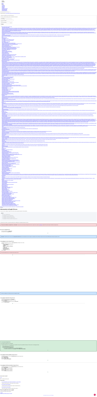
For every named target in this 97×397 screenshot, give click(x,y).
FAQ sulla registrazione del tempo (22, 63)
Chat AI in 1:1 (12, 145)
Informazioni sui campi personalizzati (44, 28)
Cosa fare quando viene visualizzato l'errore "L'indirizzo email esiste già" (10, 36)
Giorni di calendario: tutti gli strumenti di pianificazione (18, 75)
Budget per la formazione (5, 162)
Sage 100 (87, 98)
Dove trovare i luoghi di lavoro (6, 214)
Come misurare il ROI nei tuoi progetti (6, 89)
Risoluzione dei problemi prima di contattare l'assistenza (8, 203)
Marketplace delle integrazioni (5, 173)
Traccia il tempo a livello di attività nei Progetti (7, 93)
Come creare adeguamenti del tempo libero (66, 69)
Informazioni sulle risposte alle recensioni (16, 137)
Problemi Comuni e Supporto (65, 105)
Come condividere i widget (19, 134)
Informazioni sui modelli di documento (26, 115)
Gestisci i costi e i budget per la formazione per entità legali (9, 166)
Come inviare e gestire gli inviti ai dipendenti (33, 36)
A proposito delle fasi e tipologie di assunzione (68, 120)
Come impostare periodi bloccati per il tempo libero (77, 69)
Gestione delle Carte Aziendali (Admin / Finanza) (26, 105)
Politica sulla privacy (7, 393)
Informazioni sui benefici (52, 100)
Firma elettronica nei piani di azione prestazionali (69, 114)
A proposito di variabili (12, 115)
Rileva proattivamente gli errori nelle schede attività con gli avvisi (66, 64)
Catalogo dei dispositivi (57, 178)
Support (3, 3)
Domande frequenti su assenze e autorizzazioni (48, 70)
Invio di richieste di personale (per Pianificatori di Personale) (32, 110)
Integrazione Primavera (38, 98)
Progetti (3, 76)
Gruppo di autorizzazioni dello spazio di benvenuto (45, 131)
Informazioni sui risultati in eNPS (27, 142)
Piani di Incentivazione (36, 97)
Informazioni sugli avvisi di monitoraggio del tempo (44, 63)
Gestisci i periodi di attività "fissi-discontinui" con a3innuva (78, 98)
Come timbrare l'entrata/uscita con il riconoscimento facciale (22, 62)
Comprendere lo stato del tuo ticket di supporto (7, 202)
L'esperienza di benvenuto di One (6, 49)
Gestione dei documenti (4, 112)
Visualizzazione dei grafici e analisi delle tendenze (52, 103)
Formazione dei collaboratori (5, 167)
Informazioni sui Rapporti (38, 134)
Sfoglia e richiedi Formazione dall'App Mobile (7, 165)
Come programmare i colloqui (77, 120)
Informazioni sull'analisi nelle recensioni (6, 137)
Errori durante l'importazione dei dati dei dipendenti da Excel (81, 28)
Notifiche (3, 179)
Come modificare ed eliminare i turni (35, 67)
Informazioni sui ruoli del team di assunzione (60, 123)
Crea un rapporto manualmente (85, 134)
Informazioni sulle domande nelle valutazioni (37, 137)
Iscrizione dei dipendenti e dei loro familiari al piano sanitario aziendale (75, 100)
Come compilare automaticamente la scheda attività (32, 63)
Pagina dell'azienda (88, 119)
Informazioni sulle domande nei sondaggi (59, 142)
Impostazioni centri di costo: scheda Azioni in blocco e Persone (80, 103)
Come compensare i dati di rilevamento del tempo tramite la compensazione (15, 96)
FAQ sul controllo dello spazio (34, 128)
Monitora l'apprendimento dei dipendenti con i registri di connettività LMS (11, 160)
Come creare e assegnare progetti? (6, 78)
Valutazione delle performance (5, 136)
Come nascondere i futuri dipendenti (39, 125)
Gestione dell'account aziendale (5, 27)
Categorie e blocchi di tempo (33, 65)
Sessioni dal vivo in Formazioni (5, 169)
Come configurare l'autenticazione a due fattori (37, 29)
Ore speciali (91, 63)
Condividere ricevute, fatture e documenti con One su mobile (9, 54)
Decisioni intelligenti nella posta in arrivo (88, 29)
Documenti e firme (4, 111)
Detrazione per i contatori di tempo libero (7, 75)
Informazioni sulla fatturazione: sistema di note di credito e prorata (10, 192)
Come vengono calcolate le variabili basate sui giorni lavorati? (26, 97)
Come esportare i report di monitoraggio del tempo (85, 62)
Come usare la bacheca (6, 119)
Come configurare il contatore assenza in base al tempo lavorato (43, 72)
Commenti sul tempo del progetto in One (7, 57)
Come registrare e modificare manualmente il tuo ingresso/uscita (52, 62)
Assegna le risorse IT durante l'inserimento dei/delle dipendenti (68, 178)
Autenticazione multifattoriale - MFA (47, 29)
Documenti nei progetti (4, 87)
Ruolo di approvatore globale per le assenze (90, 70)
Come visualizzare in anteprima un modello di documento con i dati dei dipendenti (67, 115)
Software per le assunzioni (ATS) (6, 118)
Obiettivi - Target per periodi (5, 58)
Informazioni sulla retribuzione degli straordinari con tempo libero (44, 65)
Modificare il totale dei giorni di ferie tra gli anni (23, 73)
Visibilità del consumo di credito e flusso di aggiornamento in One (10, 44)
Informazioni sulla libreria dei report (6, 134)
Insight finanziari (4, 102)
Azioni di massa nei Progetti (5, 92)
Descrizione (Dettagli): (3, 20)
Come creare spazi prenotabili (19, 128)
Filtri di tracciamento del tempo (78, 65)
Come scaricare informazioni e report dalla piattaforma (45, 36)
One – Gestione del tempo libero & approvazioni (7, 40)
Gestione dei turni (4, 66)
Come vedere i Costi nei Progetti (6, 83)
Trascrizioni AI (29, 145)
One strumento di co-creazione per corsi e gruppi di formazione (9, 48)
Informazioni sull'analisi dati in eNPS (35, 142)
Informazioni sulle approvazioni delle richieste (12, 120)
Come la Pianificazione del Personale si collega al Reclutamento (77, 110)
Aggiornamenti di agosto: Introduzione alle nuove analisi (48, 134)
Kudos (2, 147)
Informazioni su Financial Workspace (13, 103)
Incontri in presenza (17, 145)
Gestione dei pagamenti (4, 107)
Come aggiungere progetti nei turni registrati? (7, 77)
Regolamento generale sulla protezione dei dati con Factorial (59, 119)
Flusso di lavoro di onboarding (37, 133)
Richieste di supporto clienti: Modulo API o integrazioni (8, 198)
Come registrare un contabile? (27, 96)
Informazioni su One (4, 37)
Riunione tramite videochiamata (23, 145)
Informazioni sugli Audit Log (5, 28)
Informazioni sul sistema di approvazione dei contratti (37, 123)
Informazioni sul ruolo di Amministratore (22, 131)
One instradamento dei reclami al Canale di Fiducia (8, 59)
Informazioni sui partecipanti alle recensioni (27, 137)
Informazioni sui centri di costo (5, 103)
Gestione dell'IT (4, 175)
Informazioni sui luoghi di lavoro (63, 28)
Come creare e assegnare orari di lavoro (13, 63)
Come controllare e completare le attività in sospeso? (8, 127)
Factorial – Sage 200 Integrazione (45, 98)
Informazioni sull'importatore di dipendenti (16, 30)
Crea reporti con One (67, 134)
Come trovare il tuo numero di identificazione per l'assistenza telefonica (10, 204)
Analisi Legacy (3, 135)
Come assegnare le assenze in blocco (80, 70)
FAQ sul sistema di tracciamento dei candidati (44, 120)
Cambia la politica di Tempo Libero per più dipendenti (88, 73)
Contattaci (1, 392)
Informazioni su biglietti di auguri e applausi (12, 144)
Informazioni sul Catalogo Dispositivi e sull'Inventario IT (82, 178)
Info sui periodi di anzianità (93, 72)
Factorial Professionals (34, 96)
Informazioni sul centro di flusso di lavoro (19, 133)
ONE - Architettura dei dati (5, 42)
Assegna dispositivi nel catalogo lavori (18, 178)
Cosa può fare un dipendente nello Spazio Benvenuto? (76, 29)
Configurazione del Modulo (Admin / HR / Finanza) (14, 105)
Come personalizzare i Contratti (14, 123)
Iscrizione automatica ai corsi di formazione (7, 168)
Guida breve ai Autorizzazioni (5, 131)
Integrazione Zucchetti (4, 98)
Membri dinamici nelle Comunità (44, 144)
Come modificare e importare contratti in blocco (49, 123)
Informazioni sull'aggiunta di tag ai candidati (46, 119)
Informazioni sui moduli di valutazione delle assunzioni (56, 120)
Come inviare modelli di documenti (35, 115)
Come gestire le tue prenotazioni (6, 128)
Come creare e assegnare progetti (6, 80)
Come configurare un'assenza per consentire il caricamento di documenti (53, 73)
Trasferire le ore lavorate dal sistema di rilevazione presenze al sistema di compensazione (47, 96)
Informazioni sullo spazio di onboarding (23, 120)
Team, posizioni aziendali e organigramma (7, 124)
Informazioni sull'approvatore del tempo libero (32, 69)
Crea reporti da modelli (73, 134)
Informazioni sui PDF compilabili (6, 115)
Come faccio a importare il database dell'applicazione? (26, 119)
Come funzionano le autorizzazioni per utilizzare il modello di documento (49, 115)
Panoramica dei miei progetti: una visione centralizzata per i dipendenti (10, 82)
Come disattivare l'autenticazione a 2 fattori (57, 29)
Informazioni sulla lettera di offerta (37, 119)
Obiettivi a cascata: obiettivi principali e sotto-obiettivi (49, 139)
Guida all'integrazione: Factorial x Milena (31, 98)
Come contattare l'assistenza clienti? (9, 13)
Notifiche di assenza (4, 183)
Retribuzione (3, 95)
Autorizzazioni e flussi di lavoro (5, 129)
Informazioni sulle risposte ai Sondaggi (49, 142)
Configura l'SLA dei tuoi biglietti (6, 190)
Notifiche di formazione (5, 181)
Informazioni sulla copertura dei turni (86, 67)
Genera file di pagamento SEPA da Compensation (64, 96)
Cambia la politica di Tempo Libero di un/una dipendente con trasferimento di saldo (72, 73)
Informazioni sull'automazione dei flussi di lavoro (8, 133)
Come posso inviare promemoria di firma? (58, 114)
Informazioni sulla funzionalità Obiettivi (6, 139)
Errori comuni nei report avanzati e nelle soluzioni (29, 134)
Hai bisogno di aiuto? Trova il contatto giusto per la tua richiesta (9, 205)
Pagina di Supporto (2, 206)
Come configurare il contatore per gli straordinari (57, 72)
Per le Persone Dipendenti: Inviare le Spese (37, 105)
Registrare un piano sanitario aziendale (43, 100)
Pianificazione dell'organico (5, 109)
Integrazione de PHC (23, 98)
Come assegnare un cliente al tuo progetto (7, 84)
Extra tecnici (76, 105)
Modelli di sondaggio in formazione (6, 156)
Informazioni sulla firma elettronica (33, 114)
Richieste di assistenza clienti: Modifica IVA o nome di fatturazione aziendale (11, 200)
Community (3, 143)
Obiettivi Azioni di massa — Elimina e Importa (24, 139)
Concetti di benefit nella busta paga (27, 101)
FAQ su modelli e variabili (19, 115)
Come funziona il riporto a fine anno (33, 73)
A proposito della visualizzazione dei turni (19, 67)
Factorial (11, 393)
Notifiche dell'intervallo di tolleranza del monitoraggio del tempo (9, 182)
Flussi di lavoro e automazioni (5, 132)
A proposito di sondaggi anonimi (82, 142)
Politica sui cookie (2, 393)
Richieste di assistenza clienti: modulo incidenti (7, 199)
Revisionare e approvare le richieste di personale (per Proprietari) (47, 110)
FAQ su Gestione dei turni (79, 67)
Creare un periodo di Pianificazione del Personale (19, 110)
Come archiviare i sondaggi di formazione (7, 170)
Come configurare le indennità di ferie (31, 72)
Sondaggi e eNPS (4, 141)
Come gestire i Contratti (27, 123)
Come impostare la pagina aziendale (36, 28)
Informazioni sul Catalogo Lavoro (6, 125)
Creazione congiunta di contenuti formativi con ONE (8, 161)
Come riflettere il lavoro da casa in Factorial (24, 65)
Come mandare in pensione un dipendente (11, 33)
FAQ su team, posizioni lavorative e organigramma (63, 125)
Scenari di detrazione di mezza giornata (69, 75)
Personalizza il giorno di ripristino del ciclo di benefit (61, 100)
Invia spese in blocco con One (5, 53)
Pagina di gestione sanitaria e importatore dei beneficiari (15, 101)
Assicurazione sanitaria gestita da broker (45, 101)
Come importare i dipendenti (66, 29)
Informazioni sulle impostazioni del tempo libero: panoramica (9, 72)
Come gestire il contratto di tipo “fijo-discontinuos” (83, 123)
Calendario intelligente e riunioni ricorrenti (42, 145)
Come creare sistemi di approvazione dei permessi (44, 69)
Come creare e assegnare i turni (27, 67)
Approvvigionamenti (4, 106)
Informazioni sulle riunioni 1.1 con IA (6, 145)
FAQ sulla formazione (4, 150)
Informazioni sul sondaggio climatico (90, 142)
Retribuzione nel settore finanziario (42, 103)
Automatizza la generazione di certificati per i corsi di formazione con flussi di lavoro (12, 154)
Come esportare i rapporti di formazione (6, 151)
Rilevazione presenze (4, 61)
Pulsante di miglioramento (5, 52)
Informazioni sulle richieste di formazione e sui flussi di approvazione (10, 152)
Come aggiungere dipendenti (70, 28)
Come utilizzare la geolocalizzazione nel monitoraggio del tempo (37, 62)
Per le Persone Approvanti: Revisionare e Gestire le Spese (49, 105)
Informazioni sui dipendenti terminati (6, 123)
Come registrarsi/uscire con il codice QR (65, 62)
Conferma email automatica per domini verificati (22, 33)
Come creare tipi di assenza (14, 69)
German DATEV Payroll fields (11, 99)
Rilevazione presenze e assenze (5, 60)
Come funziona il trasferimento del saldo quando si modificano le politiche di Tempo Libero (13, 74)
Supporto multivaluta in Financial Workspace (23, 103)
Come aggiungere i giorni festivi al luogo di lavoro (8, 217)
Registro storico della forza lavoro (33, 103)
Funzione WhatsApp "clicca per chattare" (71, 119)
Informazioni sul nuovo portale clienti (6, 194)
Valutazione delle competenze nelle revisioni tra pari (36, 139)
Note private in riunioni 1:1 (34, 145)
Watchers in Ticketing (4, 188)
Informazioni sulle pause (17, 13)
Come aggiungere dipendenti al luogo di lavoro (8, 216)
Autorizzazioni (3, 130)
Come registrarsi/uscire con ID (11, 62)
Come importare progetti (5, 81)
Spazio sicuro (3, 140)
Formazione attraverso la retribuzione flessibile (27, 100)
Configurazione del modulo (17, 107)
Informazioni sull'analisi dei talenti (68, 137)
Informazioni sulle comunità (21, 144)
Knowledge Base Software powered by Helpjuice (48, 395)
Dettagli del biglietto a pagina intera (6, 187)
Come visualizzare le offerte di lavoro (81, 119)
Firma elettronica (4, 113)
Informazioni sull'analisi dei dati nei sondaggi (17, 142)
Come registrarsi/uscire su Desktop (74, 62)
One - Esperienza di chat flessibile (6, 41)
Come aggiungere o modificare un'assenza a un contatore (65, 63)
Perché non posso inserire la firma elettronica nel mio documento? (21, 114)
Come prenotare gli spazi (13, 128)
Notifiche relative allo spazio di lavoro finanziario (8, 184)
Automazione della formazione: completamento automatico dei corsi (10, 157)
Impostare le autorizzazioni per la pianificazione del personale (62, 110)
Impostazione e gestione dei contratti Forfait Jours (52, 64)
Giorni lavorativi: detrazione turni (39, 75)
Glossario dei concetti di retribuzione (74, 96)
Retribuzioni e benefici (4, 94)
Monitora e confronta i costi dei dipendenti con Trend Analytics (65, 103)
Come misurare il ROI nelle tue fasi (6, 90)
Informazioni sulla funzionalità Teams (14, 125)
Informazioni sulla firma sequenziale (79, 114)
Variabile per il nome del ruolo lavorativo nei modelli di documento (85, 115)
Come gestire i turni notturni (53, 67)
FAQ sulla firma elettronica (49, 114)
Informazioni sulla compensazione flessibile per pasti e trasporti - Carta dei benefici (12, 100)
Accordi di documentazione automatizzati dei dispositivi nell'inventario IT (46, 178)
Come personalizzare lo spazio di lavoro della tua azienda (24, 28)
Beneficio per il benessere (36, 100)
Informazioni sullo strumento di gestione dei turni (8, 67)
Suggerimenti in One (4, 50)
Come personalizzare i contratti (92, 123)
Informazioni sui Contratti (21, 123)
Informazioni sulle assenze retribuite (58, 70)
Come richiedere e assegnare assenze (6, 69)
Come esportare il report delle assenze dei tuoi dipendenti (17, 70)
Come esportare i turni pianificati (61, 67)
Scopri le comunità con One (5, 38)
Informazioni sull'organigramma (23, 125)
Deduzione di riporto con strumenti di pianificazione (49, 75)
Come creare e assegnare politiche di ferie (21, 72)
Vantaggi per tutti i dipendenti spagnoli (35, 101)
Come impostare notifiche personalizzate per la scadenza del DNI (75, 133)
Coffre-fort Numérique (4, 116)
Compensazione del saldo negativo (57, 65)
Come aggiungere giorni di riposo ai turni (45, 67)
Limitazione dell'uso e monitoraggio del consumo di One (8, 55)
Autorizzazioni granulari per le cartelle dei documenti (33, 131)
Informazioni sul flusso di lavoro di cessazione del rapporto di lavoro (50, 133)
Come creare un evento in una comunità (34, 144)
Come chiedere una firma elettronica (42, 114)
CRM (2, 108)
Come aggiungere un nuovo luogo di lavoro (7, 215)
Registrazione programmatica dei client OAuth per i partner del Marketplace (11, 172)
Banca (8, 107)
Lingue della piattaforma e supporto (23, 36)
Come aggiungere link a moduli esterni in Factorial (58, 36)
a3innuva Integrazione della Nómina (16, 98)
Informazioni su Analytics (79, 134)
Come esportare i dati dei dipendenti (13, 28)
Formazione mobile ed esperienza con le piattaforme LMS (9, 163)
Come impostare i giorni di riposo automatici (70, 67)
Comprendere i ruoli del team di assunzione (87, 125)
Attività (3, 126)
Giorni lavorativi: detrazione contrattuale (30, 75)
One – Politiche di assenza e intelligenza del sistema (8, 39)
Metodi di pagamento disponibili (6, 195)
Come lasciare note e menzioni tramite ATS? (33, 120)
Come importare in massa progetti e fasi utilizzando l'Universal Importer (10, 91)
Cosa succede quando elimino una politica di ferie (69, 72)
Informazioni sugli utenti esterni (13, 131)
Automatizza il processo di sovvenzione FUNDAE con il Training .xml (10, 153)
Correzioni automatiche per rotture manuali (14, 65)
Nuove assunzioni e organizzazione (6, 117)
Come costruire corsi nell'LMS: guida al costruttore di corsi (9, 158)
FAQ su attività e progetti (5, 79)
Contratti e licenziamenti (5, 122)
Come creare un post (4, 144)
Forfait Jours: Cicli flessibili (41, 73)
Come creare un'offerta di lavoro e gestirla (15, 119)
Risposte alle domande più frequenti (6, 35)
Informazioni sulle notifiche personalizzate (29, 133)
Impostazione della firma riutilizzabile (88, 114)
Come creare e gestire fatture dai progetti (6, 86)
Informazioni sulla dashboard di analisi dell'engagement (71, 142)
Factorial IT (3, 176)
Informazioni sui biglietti (5, 186)
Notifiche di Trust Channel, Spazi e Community (7, 180)
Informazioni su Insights (13, 134)
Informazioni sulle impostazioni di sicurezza (15, 29)
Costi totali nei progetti (4, 88)
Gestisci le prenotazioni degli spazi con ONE (7, 45)
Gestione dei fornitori (11, 107)
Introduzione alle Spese (4, 105)
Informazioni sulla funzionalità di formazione (7, 149)
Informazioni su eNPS (42, 142)
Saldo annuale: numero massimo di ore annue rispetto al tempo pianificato (81, 63)
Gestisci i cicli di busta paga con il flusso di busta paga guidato (47, 97)
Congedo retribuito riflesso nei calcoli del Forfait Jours (67, 65)
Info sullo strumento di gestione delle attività (19, 127)
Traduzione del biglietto (4, 189)
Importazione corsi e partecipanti (6, 159)
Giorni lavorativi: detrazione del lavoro (60, 75)
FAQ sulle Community (27, 144)
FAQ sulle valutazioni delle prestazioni (47, 137)
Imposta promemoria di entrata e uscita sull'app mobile (39, 64)
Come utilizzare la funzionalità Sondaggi (7, 142)
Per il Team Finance (59, 105)
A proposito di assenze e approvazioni (21, 69)
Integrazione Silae (9, 98)
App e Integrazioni (4, 171)
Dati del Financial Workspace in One (6, 46)
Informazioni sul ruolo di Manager (31, 125)
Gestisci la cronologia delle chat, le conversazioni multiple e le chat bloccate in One (12, 43)
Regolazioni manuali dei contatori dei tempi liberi (11, 73)
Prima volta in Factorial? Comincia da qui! (7, 26)
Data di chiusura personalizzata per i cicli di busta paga (12, 97)
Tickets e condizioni (4, 185)
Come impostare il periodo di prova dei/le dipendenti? (75, 125)
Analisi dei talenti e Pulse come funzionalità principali (78, 137)
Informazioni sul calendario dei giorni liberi (29, 70)
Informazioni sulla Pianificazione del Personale (7, 110)
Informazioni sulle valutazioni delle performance (58, 137)
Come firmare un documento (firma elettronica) (7, 114)
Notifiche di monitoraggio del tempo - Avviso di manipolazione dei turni (82, 64)
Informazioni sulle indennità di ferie (38, 70)
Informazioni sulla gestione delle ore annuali (71, 123)
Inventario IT (3, 177)
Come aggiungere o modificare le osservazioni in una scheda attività (16, 64)
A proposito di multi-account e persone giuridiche (26, 29)
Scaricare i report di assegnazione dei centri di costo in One (9, 47)
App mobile (3, 34)
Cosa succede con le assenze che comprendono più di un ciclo (82, 72)
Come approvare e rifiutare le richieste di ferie (55, 69)
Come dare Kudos (4, 148)
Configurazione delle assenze (5, 71)
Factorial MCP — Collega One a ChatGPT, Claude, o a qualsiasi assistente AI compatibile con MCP (14, 56)
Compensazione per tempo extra (55, 63)
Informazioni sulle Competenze (15, 139)
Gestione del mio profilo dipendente (6, 31)
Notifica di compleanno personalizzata (62, 133)
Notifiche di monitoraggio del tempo (28, 64)
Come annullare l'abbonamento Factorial (6, 193)
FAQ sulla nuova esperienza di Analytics (60, 134)
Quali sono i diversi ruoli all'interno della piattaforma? (50, 125)
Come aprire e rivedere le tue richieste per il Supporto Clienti (9, 197)
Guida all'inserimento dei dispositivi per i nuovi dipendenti (30, 178)
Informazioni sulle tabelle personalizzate (54, 28)
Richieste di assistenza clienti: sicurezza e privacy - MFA (8, 201)
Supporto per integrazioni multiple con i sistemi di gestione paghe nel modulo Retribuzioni (60, 98)
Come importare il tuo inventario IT (9, 178)
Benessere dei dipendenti (5, 146)
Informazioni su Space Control (26, 128)
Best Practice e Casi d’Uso (72, 105)
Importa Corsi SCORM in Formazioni (6, 164)
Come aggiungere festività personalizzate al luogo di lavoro (9, 218)
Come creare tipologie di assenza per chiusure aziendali (69, 70)
